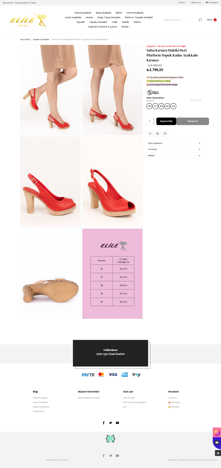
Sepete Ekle (166, 121)
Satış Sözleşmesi (41, 406)
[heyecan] (110, 423)
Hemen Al (192, 121)
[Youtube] (117, 423)
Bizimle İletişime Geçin (89, 397)
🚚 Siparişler (174, 402)
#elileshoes (110, 350)
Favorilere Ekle (150, 133)
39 (167, 106)
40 (173, 106)
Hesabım (172, 397)
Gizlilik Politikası (40, 397)
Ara (200, 20)
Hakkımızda (38, 411)
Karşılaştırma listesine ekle (157, 133)
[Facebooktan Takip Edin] (104, 423)
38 (161, 106)
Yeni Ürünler (129, 397)
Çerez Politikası (40, 402)
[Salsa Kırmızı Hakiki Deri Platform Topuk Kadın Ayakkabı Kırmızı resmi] (50, 90)
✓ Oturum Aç (195, 2)
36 (149, 106)
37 (155, 106)
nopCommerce (62, 460)
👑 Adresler (174, 406)
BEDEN (150, 101)
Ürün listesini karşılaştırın (135, 402)
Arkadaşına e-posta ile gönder (165, 133)
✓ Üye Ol (181, 2)
